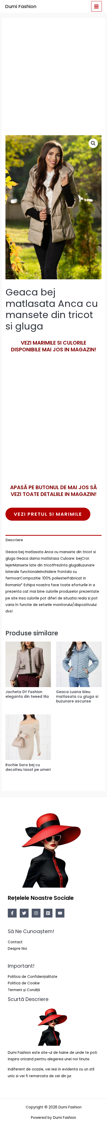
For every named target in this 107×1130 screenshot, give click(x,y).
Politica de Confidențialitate (32, 976)
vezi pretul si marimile (48, 514)
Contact (15, 942)
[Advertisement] (53, 76)
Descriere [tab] (14, 540)
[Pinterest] (48, 913)
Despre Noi (17, 948)
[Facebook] (12, 913)
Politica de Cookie (24, 983)
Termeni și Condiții (24, 989)
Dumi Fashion (20, 6)
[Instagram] (36, 913)
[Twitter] (24, 913)
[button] (93, 143)
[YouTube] (60, 913)
